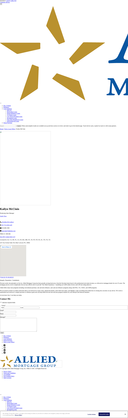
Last (22, 307)
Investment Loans (12, 118)
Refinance (6, 107)
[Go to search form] (1, 4)
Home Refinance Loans (13, 113)
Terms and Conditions (9, 373)
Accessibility (7, 374)
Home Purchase (7, 123)
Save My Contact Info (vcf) (7, 237)
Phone (1, 313)
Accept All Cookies (104, 414)
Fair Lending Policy (8, 376)
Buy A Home (7, 105)
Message (2, 317)
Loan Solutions (7, 108)
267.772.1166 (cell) (6, 225)
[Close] (125, 414)
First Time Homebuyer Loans (15, 119)
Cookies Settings (92, 414)
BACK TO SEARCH (7, 277)
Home (1, 129)
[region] (64, 414)
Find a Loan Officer (9, 129)
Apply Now (3, 216)
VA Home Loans (11, 115)
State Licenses (7, 377)
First (2, 307)
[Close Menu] (0, 394)
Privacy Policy (7, 371)
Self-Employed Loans (13, 121)
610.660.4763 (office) (8, 222)
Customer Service (5, 2)
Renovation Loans (12, 112)
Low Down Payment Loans (14, 116)
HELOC (9, 110)
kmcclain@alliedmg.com (8, 231)
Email (2, 310)
